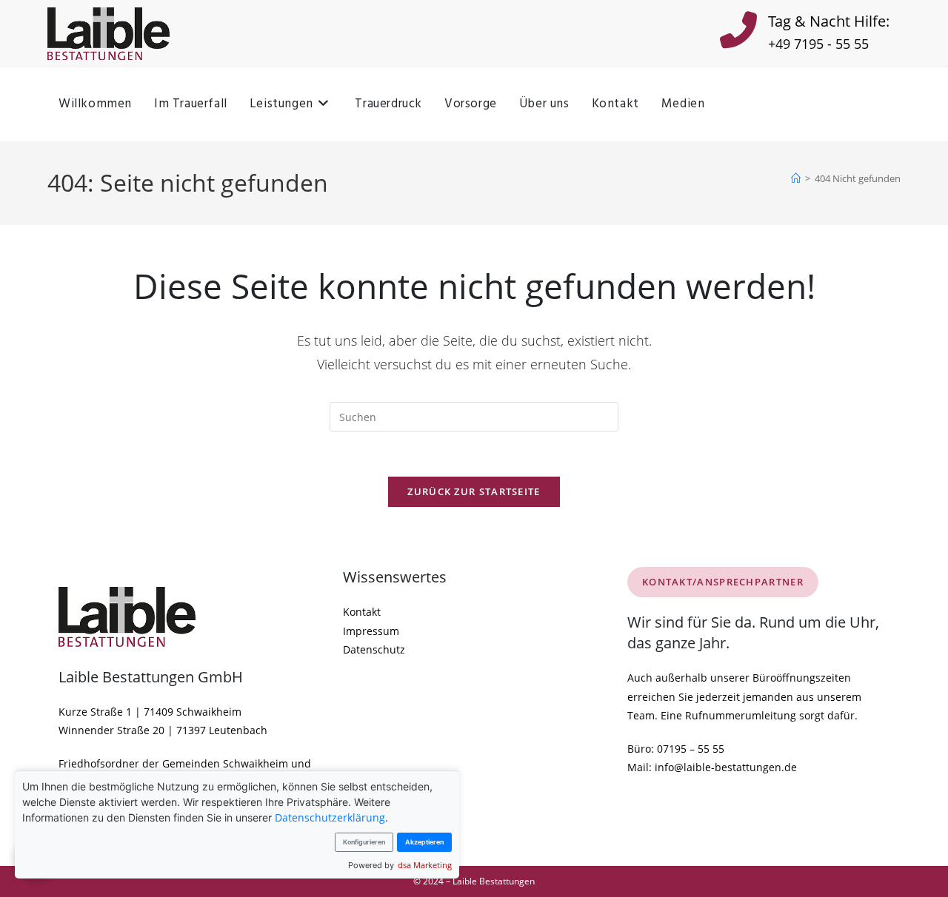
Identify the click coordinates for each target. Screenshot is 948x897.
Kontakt (362, 612)
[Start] (796, 178)
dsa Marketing (425, 864)
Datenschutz (374, 649)
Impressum (371, 631)
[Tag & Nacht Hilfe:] (738, 33)
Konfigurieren (364, 842)
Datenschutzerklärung (330, 817)
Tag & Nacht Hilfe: (828, 21)
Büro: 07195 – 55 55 (675, 749)
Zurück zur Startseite (473, 491)
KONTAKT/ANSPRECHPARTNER (723, 581)
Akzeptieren (424, 842)
